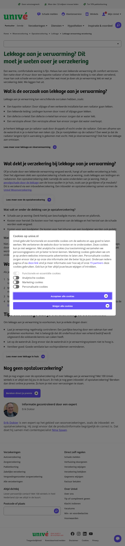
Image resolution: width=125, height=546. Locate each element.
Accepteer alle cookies (62, 296)
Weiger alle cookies (62, 306)
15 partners (96, 263)
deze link (33, 263)
